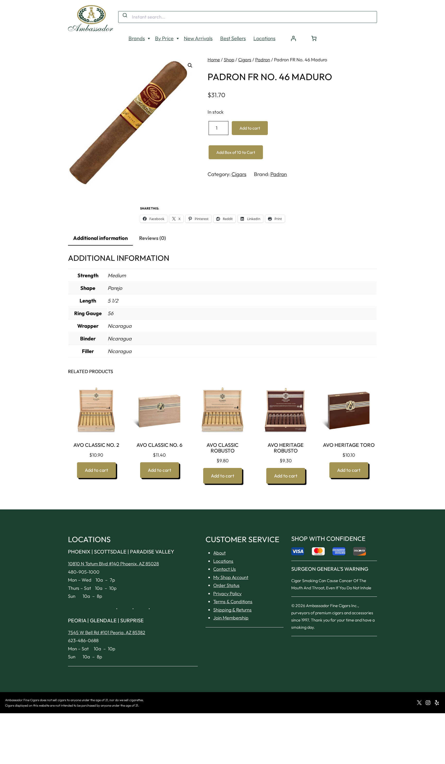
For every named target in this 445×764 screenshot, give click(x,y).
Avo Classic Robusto (222, 448)
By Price (164, 38)
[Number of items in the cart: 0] (313, 38)
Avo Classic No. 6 (159, 445)
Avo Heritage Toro (349, 445)
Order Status (226, 585)
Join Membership (231, 618)
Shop (229, 60)
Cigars (244, 60)
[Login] (293, 38)
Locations (264, 38)
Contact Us (224, 569)
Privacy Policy (227, 594)
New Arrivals (198, 38)
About (219, 553)
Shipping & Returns (232, 610)
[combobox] (247, 17)
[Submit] (124, 15)
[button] (190, 65)
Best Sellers (233, 38)
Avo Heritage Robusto (286, 448)
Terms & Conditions (232, 602)
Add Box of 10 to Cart (235, 152)
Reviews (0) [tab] (152, 238)
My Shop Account (230, 577)
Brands (137, 38)
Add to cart (249, 128)
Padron (262, 60)
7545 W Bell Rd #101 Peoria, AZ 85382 (106, 632)
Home (214, 60)
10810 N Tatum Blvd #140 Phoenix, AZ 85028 (113, 564)
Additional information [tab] (100, 238)
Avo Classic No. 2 (96, 445)
